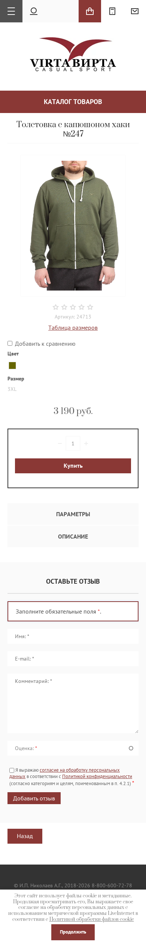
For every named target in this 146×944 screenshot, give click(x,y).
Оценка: (26, 748)
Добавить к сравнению (44, 343)
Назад (25, 836)
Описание (73, 536)
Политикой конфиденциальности (97, 776)
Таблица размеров (73, 327)
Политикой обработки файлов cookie (91, 919)
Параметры (73, 514)
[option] (73, 226)
